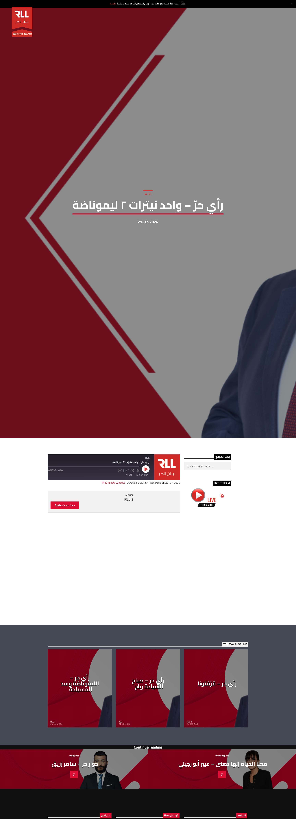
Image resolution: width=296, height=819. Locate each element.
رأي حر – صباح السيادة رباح (148, 712)
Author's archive (65, 534)
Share (129, 504)
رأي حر (148, 207)
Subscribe (142, 504)
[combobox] (207, 495)
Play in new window (113, 511)
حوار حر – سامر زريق (75, 792)
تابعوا (112, 3)
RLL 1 (53, 750)
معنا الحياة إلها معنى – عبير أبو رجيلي (222, 792)
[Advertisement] (207, 594)
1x (126, 499)
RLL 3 (129, 528)
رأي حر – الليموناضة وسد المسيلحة (80, 712)
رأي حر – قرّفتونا (217, 712)
